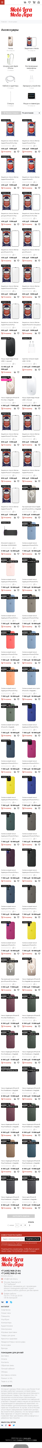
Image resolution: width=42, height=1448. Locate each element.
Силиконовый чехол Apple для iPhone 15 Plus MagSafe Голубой (30, 653)
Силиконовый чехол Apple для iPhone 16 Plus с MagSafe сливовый (10, 871)
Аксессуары (6, 1345)
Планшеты (5, 1316)
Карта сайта (27, 1438)
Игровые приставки (9, 1332)
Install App (21, 1446)
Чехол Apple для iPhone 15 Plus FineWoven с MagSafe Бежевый (10, 1162)
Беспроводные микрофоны (31, 67)
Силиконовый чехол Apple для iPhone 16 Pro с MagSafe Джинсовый (9, 762)
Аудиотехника (7, 1326)
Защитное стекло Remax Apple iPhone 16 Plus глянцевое (9, 324)
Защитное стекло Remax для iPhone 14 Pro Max (30, 215)
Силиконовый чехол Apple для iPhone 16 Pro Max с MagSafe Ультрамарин (30, 726)
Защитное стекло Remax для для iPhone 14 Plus (9, 215)
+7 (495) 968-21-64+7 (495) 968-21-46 (11, 1272)
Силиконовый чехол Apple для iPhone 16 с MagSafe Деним (8, 907)
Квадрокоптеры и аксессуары (13, 1342)
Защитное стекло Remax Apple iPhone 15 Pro (9, 178)
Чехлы (10, 48)
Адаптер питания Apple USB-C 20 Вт (30, 360)
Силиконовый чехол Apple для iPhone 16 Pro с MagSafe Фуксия (30, 762)
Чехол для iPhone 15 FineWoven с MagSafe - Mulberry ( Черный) (29, 1198)
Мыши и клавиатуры (31, 104)
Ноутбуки (5, 1319)
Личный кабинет (8, 1369)
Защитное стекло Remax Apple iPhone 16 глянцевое (31, 324)
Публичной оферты (15, 1245)
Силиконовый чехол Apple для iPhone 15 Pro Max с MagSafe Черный (30, 580)
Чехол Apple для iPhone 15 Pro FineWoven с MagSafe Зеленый (31, 1053)
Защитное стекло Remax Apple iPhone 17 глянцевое (10, 471)
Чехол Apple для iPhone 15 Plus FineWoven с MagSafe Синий (31, 1162)
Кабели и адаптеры (10, 86)
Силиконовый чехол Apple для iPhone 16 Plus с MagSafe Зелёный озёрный (10, 835)
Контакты (5, 1362)
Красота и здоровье (9, 1339)
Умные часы (6, 1313)
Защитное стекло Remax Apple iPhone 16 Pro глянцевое (30, 287)
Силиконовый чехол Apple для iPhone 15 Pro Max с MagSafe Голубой (30, 544)
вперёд (31, 1222)
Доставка (5, 1356)
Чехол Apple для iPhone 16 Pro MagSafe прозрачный (31, 980)
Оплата (4, 1359)
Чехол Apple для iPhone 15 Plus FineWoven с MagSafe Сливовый (10, 1126)
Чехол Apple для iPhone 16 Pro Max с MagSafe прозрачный (10, 399)
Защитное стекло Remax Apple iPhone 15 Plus (30, 142)
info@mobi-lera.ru (11, 1279)
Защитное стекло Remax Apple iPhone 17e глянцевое (9, 508)
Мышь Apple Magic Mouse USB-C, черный (9, 360)
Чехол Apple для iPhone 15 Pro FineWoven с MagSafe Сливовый (10, 1053)
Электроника (6, 1329)
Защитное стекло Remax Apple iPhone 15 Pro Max (9, 142)
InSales (34, 1440)
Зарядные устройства (31, 86)
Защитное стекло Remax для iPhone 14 (30, 251)
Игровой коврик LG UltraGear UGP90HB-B (8, 544)
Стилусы (10, 104)
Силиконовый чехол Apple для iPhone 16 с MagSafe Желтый (29, 944)
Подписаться (32, 1239)
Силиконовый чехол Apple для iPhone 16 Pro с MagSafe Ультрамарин (30, 799)
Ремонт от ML (7, 1378)
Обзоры (4, 1372)
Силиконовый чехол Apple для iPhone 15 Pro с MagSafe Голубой (9, 617)
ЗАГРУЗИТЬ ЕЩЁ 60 (21, 1216)
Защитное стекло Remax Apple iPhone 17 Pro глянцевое (30, 435)
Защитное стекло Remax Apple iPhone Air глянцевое (30, 471)
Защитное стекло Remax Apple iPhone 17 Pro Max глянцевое (9, 435)
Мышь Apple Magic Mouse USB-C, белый (30, 399)
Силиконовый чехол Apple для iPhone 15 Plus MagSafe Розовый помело (10, 653)
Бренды (4, 1348)
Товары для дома (8, 1335)
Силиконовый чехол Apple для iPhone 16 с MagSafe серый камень (30, 907)
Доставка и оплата (8, 1375)
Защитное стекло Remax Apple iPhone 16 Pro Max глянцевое (9, 287)
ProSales (19, 1440)
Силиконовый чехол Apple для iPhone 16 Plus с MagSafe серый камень (31, 835)
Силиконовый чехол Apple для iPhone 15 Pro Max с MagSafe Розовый (9, 580)
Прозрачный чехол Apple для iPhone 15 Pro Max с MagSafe (10, 980)
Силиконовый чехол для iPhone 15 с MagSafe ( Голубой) (31, 689)
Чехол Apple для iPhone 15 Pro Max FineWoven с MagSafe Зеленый (31, 1017)
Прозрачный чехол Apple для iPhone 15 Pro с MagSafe (31, 508)
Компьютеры (6, 1323)
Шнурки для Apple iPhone (10, 67)
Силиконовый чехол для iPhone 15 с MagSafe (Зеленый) (10, 726)
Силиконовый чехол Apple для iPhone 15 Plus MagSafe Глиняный (30, 617)
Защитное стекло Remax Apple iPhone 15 (30, 178)
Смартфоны (5, 1310)
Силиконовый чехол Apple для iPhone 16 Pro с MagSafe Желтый (9, 799)
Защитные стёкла (32, 48)
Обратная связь (7, 1365)
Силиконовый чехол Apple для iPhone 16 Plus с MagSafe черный (31, 871)
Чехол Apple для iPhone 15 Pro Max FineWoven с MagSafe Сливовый (10, 1017)
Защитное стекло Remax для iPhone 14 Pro (9, 251)
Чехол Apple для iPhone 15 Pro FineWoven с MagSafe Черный (31, 1089)
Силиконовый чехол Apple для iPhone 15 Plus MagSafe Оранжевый (9, 689)
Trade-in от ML (7, 1381)
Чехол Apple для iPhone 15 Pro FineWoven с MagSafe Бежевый (10, 1089)
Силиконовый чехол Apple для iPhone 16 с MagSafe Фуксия (8, 944)
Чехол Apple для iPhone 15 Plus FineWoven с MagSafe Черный (10, 1198)
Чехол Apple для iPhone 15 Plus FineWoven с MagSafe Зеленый (31, 1126)
